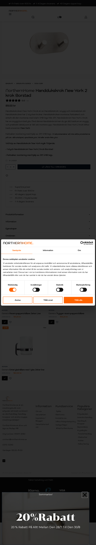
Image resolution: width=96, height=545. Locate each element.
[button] (84, 494)
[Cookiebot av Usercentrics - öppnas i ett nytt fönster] (82, 243)
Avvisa (17, 300)
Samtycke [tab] (16, 250)
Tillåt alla (78, 300)
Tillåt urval (48, 300)
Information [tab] (48, 250)
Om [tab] (79, 250)
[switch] (36, 290)
